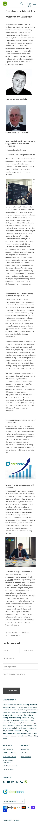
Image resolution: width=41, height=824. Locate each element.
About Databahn (8, 749)
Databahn (17, 820)
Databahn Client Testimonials (8, 761)
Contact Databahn (8, 769)
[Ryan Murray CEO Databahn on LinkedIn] (19, 82)
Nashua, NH (11, 445)
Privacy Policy (25, 749)
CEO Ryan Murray (13, 51)
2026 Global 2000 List (9, 756)
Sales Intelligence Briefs (10, 766)
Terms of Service (26, 756)
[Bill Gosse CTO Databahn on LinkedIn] (16, 118)
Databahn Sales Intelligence (15, 150)
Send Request (11, 691)
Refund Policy (25, 753)
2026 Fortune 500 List (9, 753)
